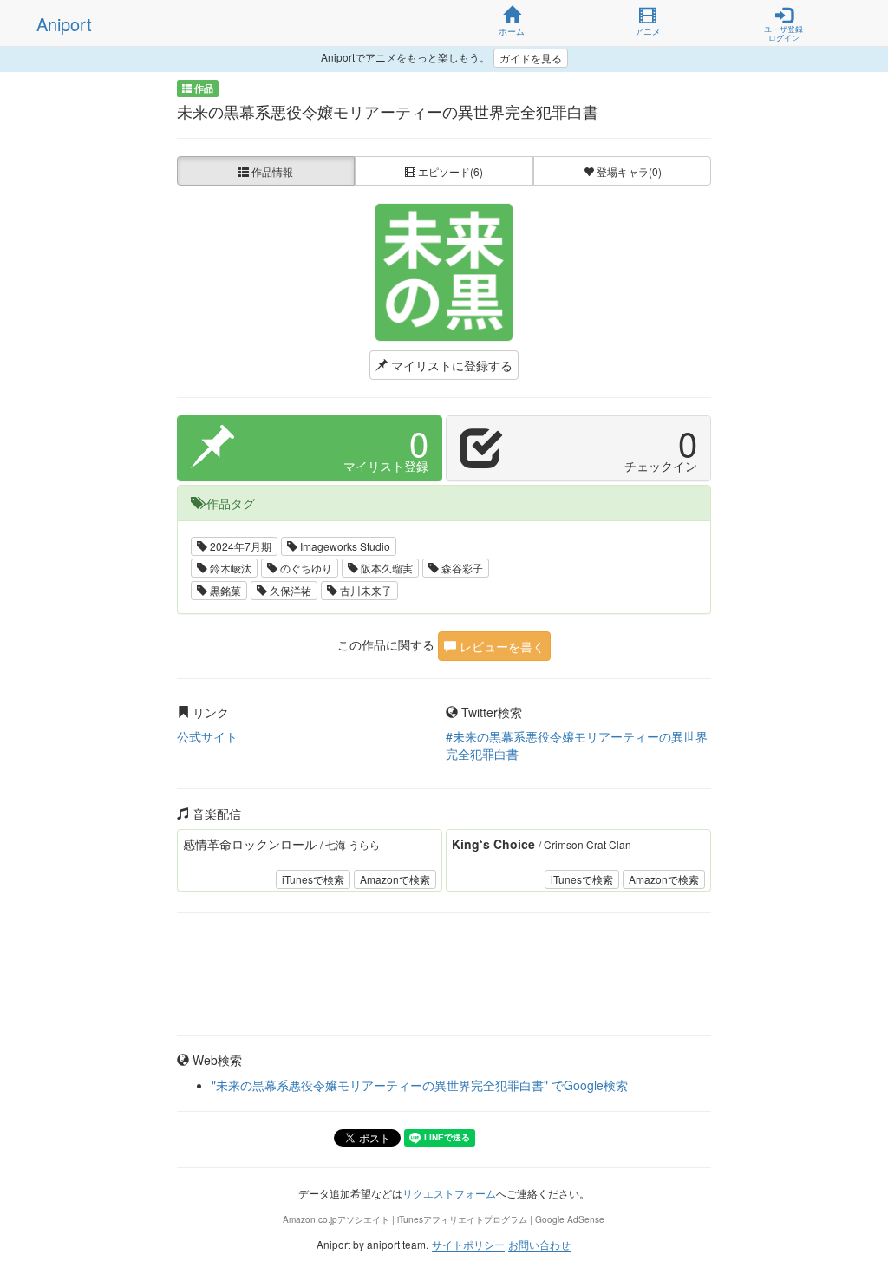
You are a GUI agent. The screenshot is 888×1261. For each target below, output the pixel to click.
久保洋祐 (289, 590)
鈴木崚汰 (229, 567)
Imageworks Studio (343, 546)
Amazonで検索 (395, 879)
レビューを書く (500, 646)
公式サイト (207, 736)
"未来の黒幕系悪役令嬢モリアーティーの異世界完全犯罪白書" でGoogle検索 (420, 1085)
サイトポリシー (468, 1244)
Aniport (64, 23)
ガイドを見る (531, 57)
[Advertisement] (444, 974)
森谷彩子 (461, 567)
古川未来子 (364, 590)
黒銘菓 (224, 590)
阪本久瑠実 (385, 567)
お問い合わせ (539, 1244)
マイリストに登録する (450, 365)
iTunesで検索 (313, 879)
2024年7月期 (239, 546)
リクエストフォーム (449, 1193)
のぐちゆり (305, 567)
